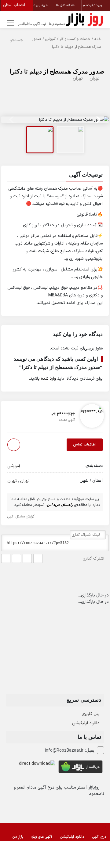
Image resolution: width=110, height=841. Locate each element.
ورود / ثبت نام (93, 5)
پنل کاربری (91, 714)
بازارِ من (18, 836)
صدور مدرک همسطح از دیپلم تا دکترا (57, 71)
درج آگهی (99, 836)
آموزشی (50, 39)
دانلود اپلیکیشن (86, 723)
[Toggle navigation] (9, 23)
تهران (95, 78)
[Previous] (12, 119)
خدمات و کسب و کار (75, 39)
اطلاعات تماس (84, 445)
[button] (55, 176)
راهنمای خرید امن (60, 505)
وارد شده (48, 378)
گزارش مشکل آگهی (21, 516)
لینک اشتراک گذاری (86, 535)
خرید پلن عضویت (37, 5)
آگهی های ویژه (41, 836)
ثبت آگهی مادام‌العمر (32, 24)
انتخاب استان (14, 5)
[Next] (97, 119)
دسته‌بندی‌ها (57, 24)
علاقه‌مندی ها (65, 5)
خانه (97, 39)
